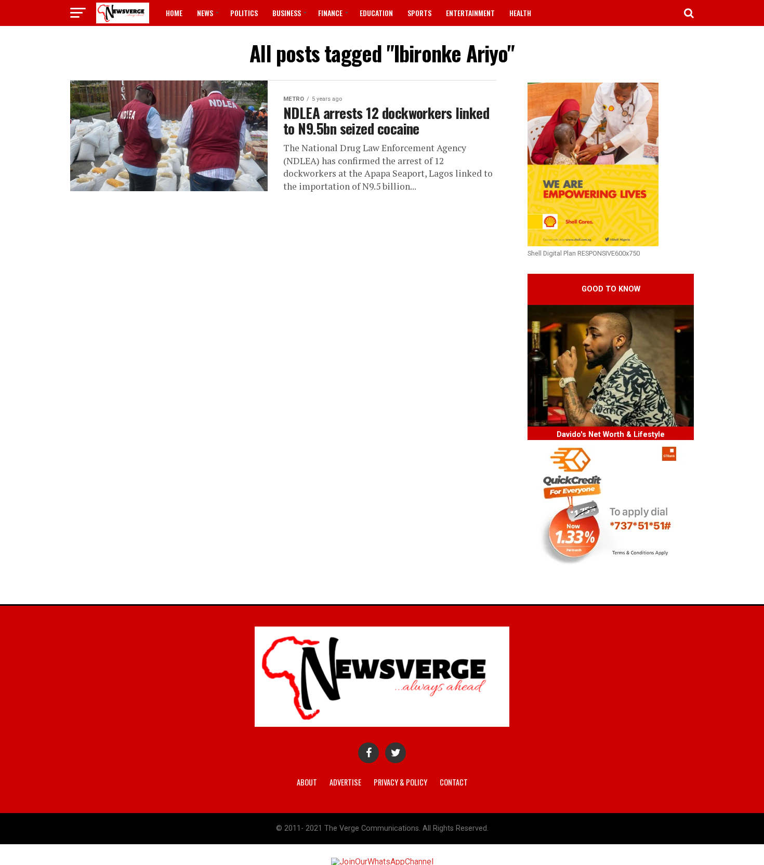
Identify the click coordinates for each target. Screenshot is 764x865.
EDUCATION (376, 12)
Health (520, 12)
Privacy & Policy (400, 782)
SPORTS (419, 12)
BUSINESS (286, 12)
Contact (454, 782)
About (307, 782)
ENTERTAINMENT (470, 12)
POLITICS (244, 12)
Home (174, 12)
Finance (330, 12)
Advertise (345, 782)
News (205, 12)
